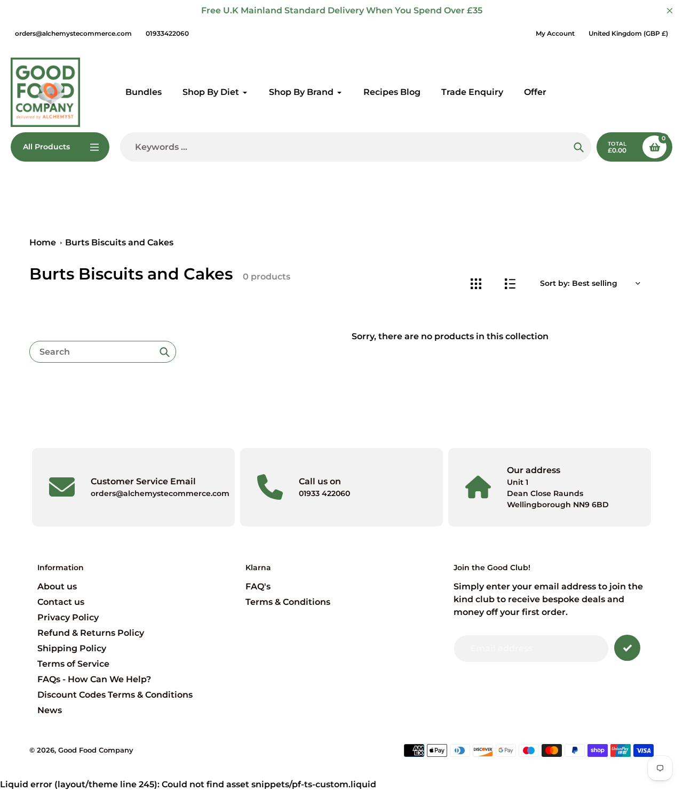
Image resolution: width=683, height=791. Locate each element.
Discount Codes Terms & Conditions (115, 695)
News (49, 710)
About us (57, 586)
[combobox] (102, 352)
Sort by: (554, 283)
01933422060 (167, 33)
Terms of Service (73, 664)
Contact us (60, 602)
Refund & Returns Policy (90, 633)
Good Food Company (95, 750)
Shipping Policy (71, 648)
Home (42, 242)
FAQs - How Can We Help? (94, 679)
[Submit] (627, 648)
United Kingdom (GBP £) (628, 33)
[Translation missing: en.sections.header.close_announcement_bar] (669, 10)
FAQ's (258, 586)
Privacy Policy (68, 617)
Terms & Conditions (287, 602)
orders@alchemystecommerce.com (73, 33)
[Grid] (476, 283)
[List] (510, 283)
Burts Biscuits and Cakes (119, 242)
